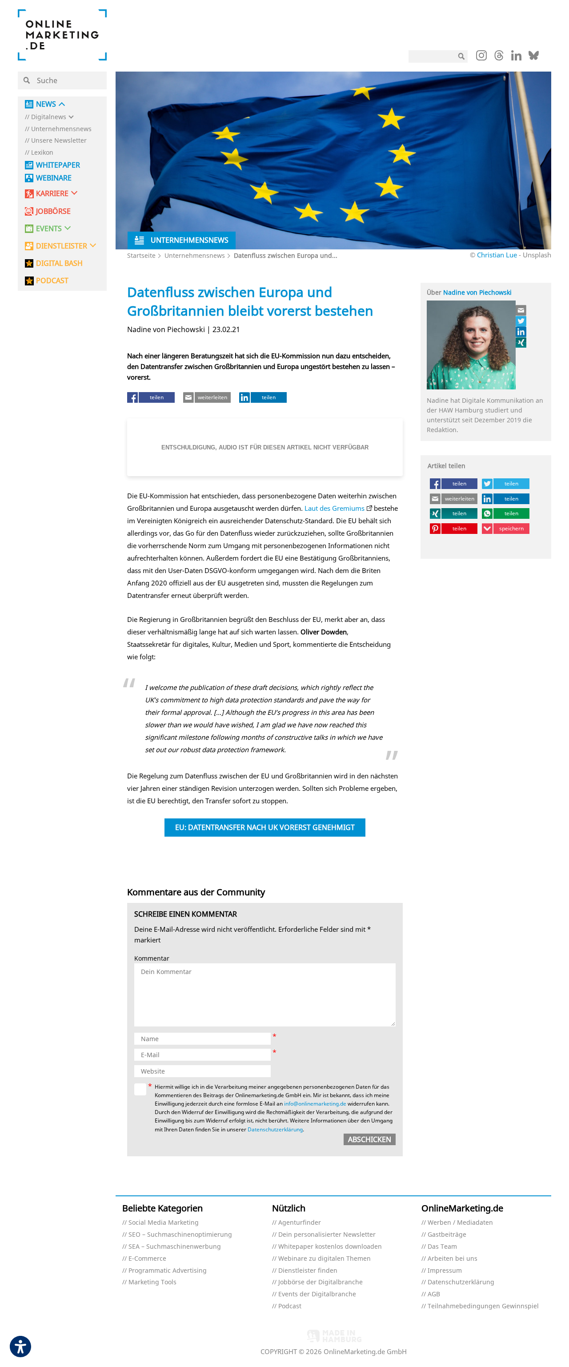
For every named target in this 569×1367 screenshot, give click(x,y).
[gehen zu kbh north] (521, 321)
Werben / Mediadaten (460, 1223)
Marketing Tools (152, 1282)
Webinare (54, 178)
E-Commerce (147, 1259)
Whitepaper (58, 165)
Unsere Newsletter (59, 140)
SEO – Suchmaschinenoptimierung (180, 1235)
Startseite (141, 255)
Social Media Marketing (163, 1223)
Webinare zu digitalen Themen (324, 1259)
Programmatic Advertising (167, 1271)
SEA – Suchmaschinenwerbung (174, 1247)
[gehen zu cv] (521, 342)
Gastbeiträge (447, 1235)
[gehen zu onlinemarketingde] (481, 57)
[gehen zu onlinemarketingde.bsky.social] (534, 58)
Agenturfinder (299, 1223)
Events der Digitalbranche (317, 1294)
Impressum (445, 1271)
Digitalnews (48, 117)
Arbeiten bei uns (452, 1259)
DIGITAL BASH (59, 263)
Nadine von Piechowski (477, 292)
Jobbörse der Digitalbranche (320, 1282)
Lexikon (42, 152)
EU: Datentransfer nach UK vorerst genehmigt (265, 827)
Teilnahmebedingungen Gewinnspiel (483, 1306)
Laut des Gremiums (335, 508)
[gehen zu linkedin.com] (516, 58)
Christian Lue (497, 254)
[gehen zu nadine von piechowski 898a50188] (521, 331)
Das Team (442, 1247)
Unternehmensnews (61, 129)
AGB (434, 1294)
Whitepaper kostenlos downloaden (330, 1247)
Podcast (289, 1306)
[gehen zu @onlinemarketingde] (499, 58)
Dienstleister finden (307, 1271)
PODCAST (52, 281)
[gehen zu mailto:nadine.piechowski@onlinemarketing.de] (521, 310)
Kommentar (151, 958)
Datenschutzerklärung (275, 1129)
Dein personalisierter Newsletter (327, 1235)
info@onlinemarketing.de (315, 1103)
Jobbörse (53, 211)
